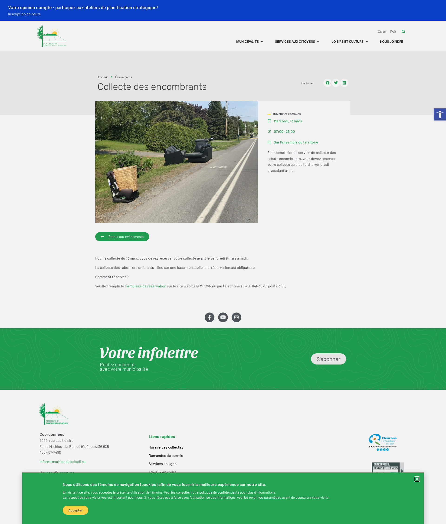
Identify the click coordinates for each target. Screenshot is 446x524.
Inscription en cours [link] (24, 14)
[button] (417, 479)
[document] (223, 262)
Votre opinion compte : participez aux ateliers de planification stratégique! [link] (83, 7)
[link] (219, 492)
